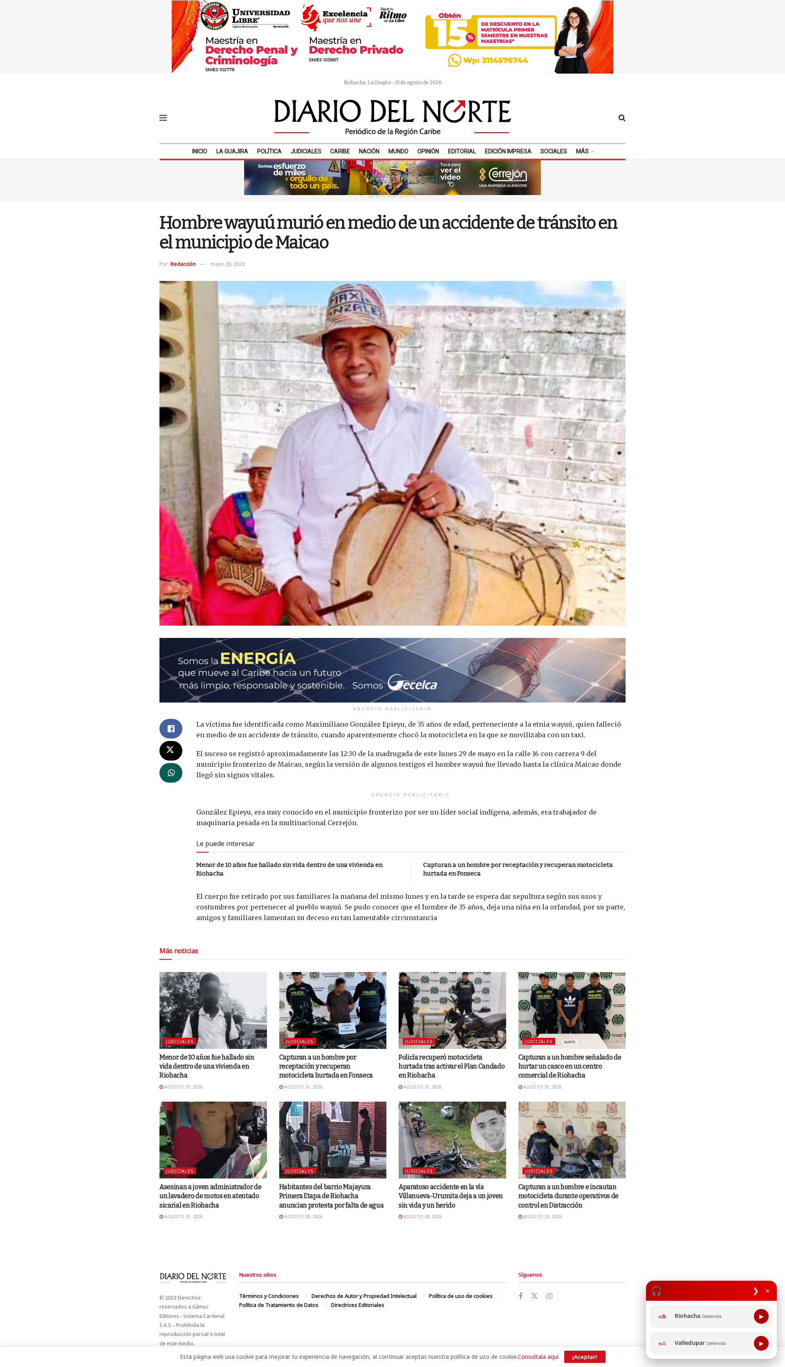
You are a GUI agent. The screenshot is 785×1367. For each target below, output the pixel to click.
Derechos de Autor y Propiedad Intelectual (364, 1296)
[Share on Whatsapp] (170, 773)
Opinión (428, 151)
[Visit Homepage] (393, 118)
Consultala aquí (538, 1356)
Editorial (462, 151)
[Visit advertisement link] (392, 37)
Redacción (183, 263)
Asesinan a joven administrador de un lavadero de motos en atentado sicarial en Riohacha (210, 1196)
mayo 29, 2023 (228, 263)
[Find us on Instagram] (549, 1296)
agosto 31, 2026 (182, 1087)
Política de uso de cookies (461, 1296)
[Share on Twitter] (170, 751)
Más (582, 151)
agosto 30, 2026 (302, 1216)
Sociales (554, 151)
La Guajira (232, 151)
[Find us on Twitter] (534, 1296)
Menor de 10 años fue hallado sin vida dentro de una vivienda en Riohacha (206, 1066)
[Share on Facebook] (170, 728)
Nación (369, 151)
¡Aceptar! (584, 1356)
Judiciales (306, 151)
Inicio (199, 151)
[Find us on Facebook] (520, 1296)
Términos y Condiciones (269, 1296)
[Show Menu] (163, 118)
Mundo (398, 151)
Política (269, 151)
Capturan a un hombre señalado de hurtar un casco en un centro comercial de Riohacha (569, 1066)
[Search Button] (622, 118)
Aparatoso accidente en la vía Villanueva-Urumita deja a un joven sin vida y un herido (451, 1196)
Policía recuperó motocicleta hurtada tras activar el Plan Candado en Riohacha (452, 1066)
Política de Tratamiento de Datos (278, 1305)
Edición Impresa (508, 151)
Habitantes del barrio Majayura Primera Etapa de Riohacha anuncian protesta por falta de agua (331, 1196)
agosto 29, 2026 (541, 1216)
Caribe (340, 151)
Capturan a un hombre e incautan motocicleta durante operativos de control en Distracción (568, 1196)
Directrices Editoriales (357, 1305)
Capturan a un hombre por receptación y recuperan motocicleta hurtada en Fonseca (326, 1066)
